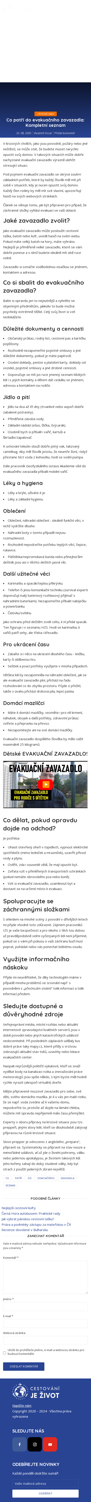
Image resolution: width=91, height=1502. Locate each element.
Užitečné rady (45, 114)
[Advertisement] (45, 61)
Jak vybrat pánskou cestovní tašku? (28, 1219)
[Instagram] (35, 1444)
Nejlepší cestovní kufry (19, 1208)
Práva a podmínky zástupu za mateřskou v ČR (36, 1224)
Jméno (8, 1299)
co (7, 1178)
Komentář (11, 1258)
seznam (10, 1185)
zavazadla (67, 1178)
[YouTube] (50, 1444)
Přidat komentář (65, 133)
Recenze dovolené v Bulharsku (25, 1230)
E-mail (8, 1316)
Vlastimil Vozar (43, 133)
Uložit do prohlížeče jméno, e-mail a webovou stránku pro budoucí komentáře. (46, 1352)
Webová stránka (14, 1333)
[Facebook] (19, 1444)
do (30, 1178)
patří (18, 1178)
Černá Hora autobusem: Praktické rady (31, 1213)
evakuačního (46, 1178)
